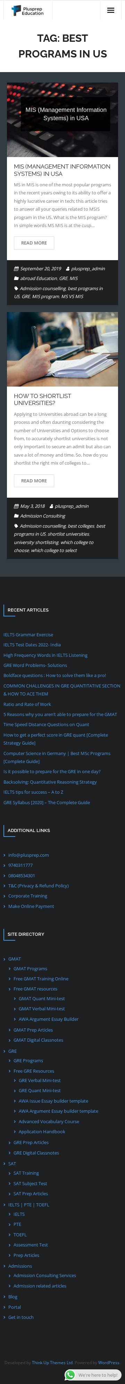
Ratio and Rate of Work (27, 704)
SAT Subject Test (30, 1183)
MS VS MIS (72, 296)
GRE (63, 278)
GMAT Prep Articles (33, 1030)
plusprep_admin (88, 268)
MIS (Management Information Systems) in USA (62, 170)
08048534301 (21, 875)
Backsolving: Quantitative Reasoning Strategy (50, 782)
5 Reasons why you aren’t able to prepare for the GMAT (60, 714)
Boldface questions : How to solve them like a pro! (54, 675)
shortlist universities (68, 534)
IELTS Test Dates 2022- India (32, 645)
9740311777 (20, 865)
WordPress (108, 1363)
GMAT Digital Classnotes (38, 1040)
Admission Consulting (42, 516)
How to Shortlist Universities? (42, 399)
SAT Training (26, 1173)
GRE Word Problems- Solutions (35, 665)
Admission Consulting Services (45, 1275)
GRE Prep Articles (31, 1142)
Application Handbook (42, 1131)
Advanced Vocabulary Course (49, 1121)
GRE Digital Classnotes (36, 1153)
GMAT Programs (30, 968)
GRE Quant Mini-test (40, 1090)
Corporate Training (27, 896)
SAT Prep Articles (31, 1193)
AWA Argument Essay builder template (58, 1111)
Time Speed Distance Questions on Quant (46, 724)
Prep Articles (26, 1255)
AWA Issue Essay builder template (53, 1101)
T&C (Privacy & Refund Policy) (38, 886)
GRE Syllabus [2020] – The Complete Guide (46, 802)
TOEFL (20, 1234)
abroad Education (38, 278)
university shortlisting (36, 542)
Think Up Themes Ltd (52, 1363)
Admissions (20, 1266)
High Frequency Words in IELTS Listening (45, 655)
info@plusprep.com (28, 855)
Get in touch (21, 1317)
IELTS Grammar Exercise (28, 634)
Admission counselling (43, 288)
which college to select (54, 550)
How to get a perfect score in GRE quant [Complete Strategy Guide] (55, 739)
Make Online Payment (31, 906)
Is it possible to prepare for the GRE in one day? (52, 771)
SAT (12, 1163)
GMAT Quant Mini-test (42, 998)
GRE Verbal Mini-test (40, 1080)
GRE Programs (28, 1060)
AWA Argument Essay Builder (48, 1019)
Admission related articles (40, 1286)
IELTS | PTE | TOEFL (28, 1205)
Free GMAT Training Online (41, 978)
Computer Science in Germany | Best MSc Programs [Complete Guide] (56, 757)
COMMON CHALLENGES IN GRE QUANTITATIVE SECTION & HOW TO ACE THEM (61, 690)
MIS (73, 278)
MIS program (45, 296)
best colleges (81, 526)
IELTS (19, 1214)
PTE (17, 1224)
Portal (14, 1307)
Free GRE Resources (34, 1071)
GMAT (14, 959)
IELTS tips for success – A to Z (33, 792)
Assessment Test (31, 1245)
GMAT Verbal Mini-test (42, 1008)
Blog (12, 1296)
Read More (34, 243)
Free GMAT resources (35, 989)
